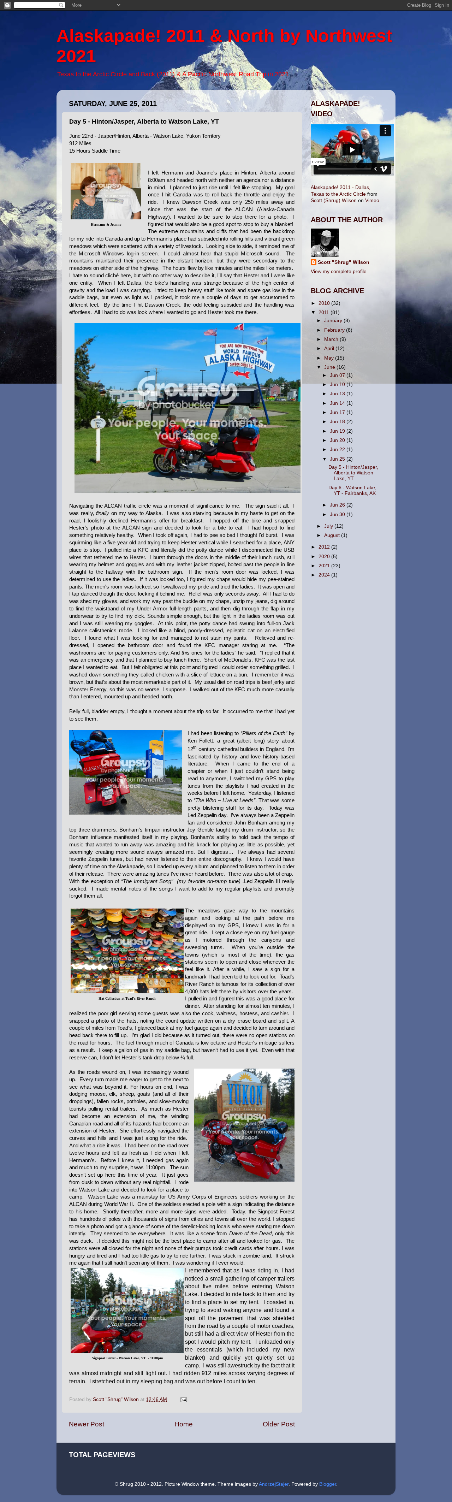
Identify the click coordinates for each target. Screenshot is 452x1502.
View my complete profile (339, 271)
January (334, 320)
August (332, 535)
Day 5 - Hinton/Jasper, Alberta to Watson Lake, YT (353, 473)
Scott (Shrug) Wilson (334, 200)
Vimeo (372, 200)
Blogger (327, 1484)
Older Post (279, 1424)
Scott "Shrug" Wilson (343, 262)
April (329, 348)
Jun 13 (338, 393)
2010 (325, 303)
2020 (325, 556)
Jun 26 (338, 505)
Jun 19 (338, 431)
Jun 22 (338, 449)
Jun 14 (338, 403)
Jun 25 (338, 459)
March (332, 339)
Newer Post (86, 1424)
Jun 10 (338, 384)
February (335, 330)
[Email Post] (183, 1399)
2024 (325, 575)
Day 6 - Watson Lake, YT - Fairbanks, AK (352, 490)
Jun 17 (338, 412)
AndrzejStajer (274, 1484)
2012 (325, 547)
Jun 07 (338, 375)
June (330, 367)
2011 (325, 312)
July (329, 526)
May (329, 358)
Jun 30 (338, 514)
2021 (325, 565)
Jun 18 (338, 421)
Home (183, 1424)
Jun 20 (338, 440)
